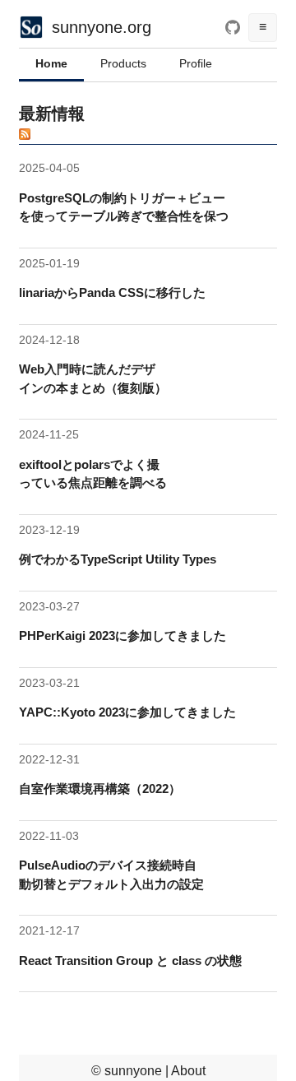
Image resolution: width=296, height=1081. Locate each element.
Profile (195, 63)
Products (123, 63)
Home (51, 63)
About (188, 1071)
